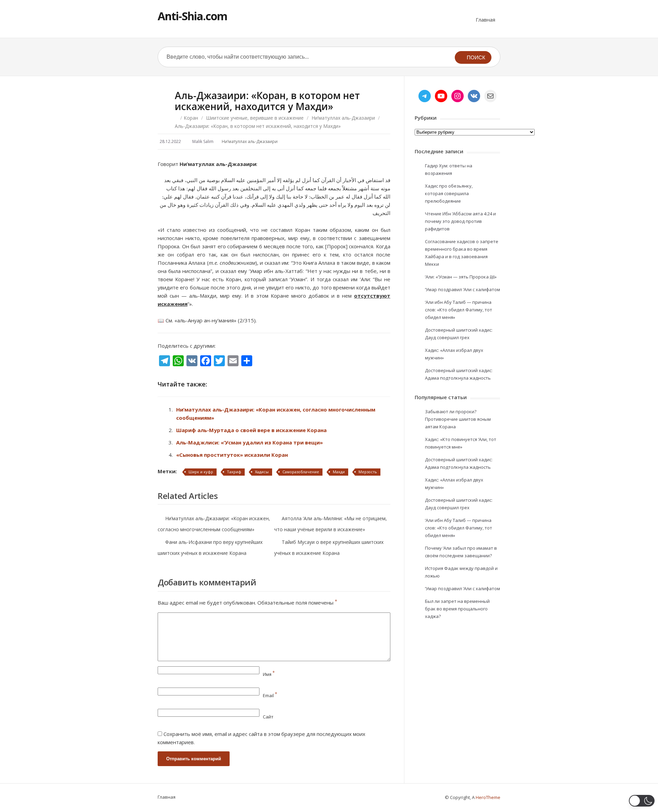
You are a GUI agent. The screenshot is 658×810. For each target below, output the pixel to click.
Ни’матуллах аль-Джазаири (343, 118)
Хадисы (262, 471)
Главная (485, 19)
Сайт (268, 717)
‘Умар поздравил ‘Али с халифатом (462, 289)
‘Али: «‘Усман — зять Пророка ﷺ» (461, 277)
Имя (269, 674)
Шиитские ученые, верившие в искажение (255, 118)
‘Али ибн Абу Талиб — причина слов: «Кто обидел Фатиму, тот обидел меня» (458, 309)
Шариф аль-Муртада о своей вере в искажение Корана (251, 430)
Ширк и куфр (200, 471)
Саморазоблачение (300, 471)
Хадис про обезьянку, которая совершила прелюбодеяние (449, 193)
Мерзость (367, 471)
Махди (339, 471)
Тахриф (234, 471)
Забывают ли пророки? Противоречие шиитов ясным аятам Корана (458, 419)
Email (270, 695)
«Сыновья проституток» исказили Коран (232, 454)
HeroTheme (488, 797)
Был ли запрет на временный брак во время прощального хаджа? (457, 608)
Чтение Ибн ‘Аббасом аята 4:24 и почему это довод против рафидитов (460, 221)
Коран (191, 118)
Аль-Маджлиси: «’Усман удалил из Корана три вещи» (249, 442)
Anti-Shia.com (192, 16)
